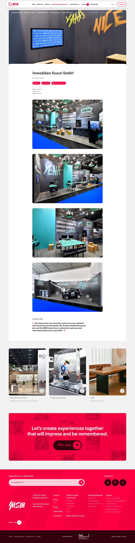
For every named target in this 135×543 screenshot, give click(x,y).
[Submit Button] (81, 482)
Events (68, 509)
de (112, 4)
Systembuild (70, 506)
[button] (59, 4)
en (115, 4)
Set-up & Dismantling (113, 512)
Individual (46, 83)
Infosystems (92, 506)
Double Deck (70, 503)
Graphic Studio (111, 503)
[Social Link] (107, 482)
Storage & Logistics (112, 509)
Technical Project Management (116, 501)
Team (55, 502)
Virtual (68, 511)
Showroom (91, 498)
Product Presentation (95, 503)
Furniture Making (93, 501)
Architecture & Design (113, 498)
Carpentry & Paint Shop (113, 506)
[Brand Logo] (13, 4)
